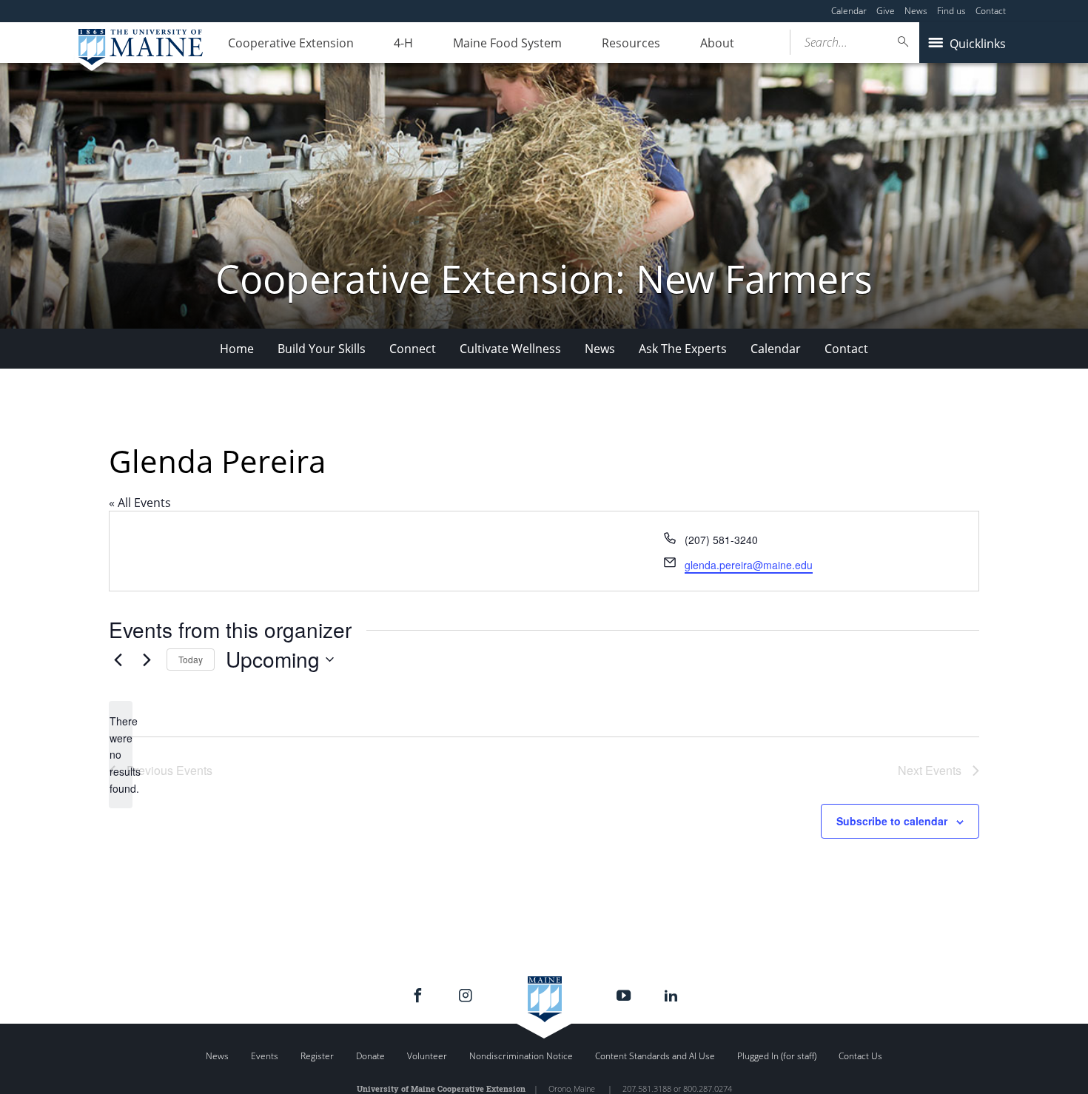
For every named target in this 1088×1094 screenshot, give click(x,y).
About (717, 43)
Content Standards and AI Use (655, 1056)
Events (264, 1056)
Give (885, 10)
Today (190, 659)
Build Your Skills (322, 348)
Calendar (849, 10)
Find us (951, 10)
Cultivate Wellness (510, 348)
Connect (412, 348)
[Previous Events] (118, 659)
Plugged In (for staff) (776, 1056)
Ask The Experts (683, 348)
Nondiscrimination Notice (521, 1056)
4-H (403, 43)
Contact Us (860, 1056)
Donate (370, 1056)
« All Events (140, 502)
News (915, 10)
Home (237, 348)
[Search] (904, 42)
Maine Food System (507, 43)
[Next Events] (146, 659)
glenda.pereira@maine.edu (749, 564)
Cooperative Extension (291, 43)
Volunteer (427, 1056)
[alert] (120, 754)
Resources (631, 43)
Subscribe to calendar (891, 820)
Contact (990, 10)
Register (317, 1056)
